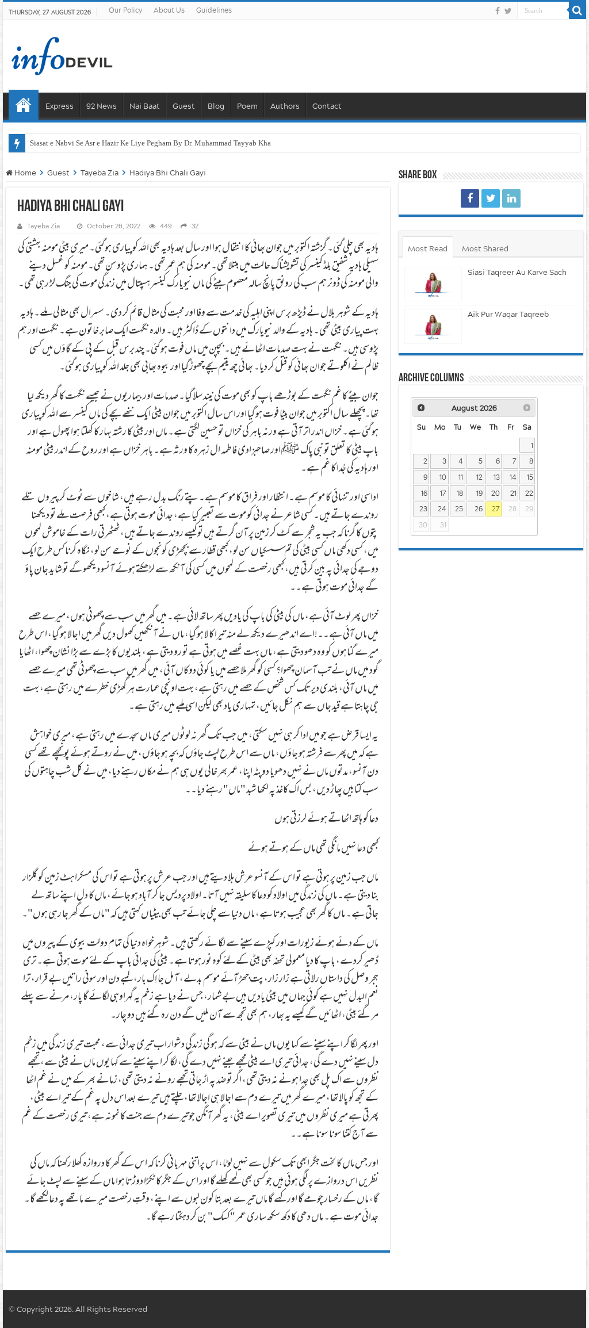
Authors (285, 106)
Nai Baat (144, 106)
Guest (184, 106)
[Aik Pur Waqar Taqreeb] (433, 326)
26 (479, 508)
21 (513, 493)
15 (530, 477)
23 (423, 508)
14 (513, 477)
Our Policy (125, 10)
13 (497, 477)
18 (460, 493)
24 (442, 508)
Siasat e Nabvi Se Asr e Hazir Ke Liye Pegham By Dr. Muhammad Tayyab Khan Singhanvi (169, 143)
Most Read (428, 248)
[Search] (577, 10)
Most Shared (485, 248)
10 (442, 477)
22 (529, 493)
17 (443, 493)
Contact (327, 106)
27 (496, 508)
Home (24, 105)
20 (495, 493)
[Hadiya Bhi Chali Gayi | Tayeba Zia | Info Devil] (470, 198)
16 (424, 493)
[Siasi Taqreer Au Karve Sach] (433, 284)
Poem (247, 106)
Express (59, 106)
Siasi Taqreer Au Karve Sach (517, 272)
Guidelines (214, 10)
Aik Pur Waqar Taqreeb (508, 314)
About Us (169, 10)
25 (459, 508)
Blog (216, 106)
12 (479, 477)
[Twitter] (508, 11)
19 (479, 493)
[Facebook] (497, 11)
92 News (101, 106)
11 (460, 477)
